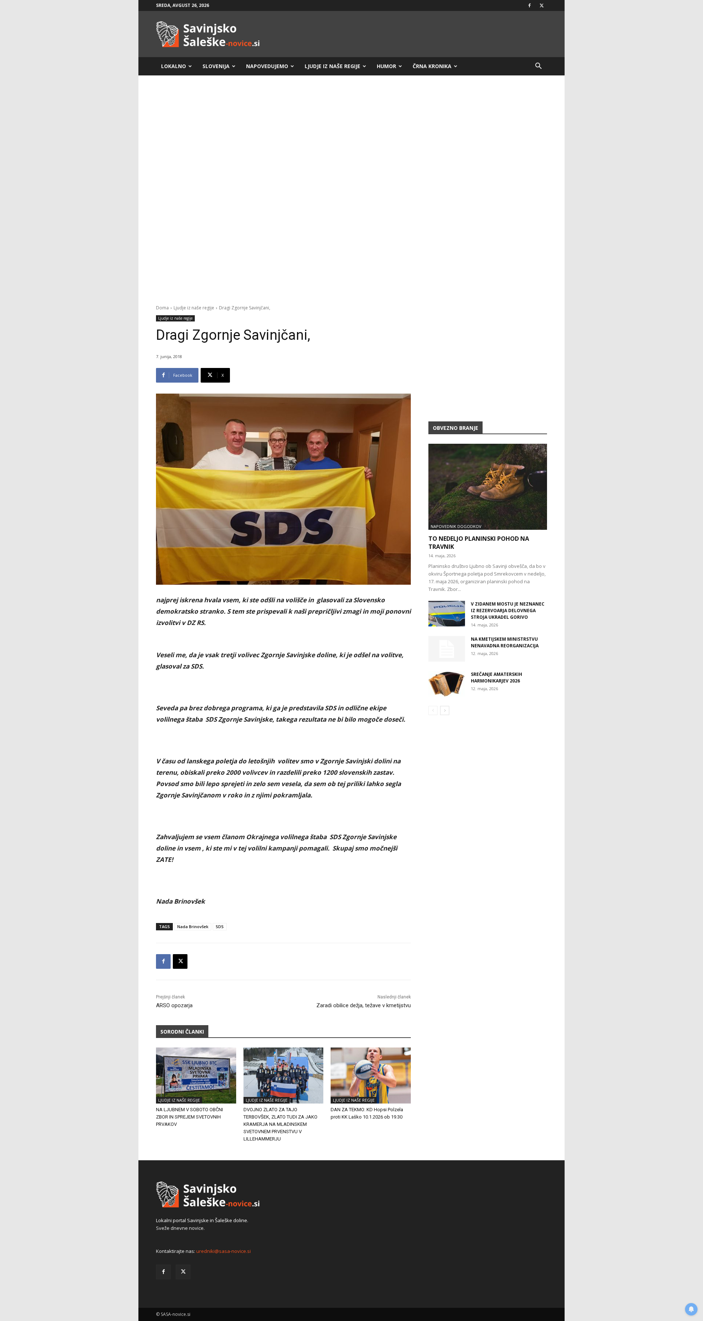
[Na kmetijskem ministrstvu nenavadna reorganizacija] (446, 649)
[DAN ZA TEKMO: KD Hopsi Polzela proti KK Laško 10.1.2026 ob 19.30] (371, 1076)
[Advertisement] (351, 138)
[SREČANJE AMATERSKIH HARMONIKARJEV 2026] (446, 684)
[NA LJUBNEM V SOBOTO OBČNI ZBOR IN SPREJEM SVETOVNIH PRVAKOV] (196, 1076)
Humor (386, 66)
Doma (162, 308)
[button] (538, 66)
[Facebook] (529, 5)
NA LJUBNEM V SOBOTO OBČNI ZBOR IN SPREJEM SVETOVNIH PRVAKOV (189, 1117)
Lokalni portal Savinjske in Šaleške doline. (202, 1220)
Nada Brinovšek (192, 926)
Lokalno (173, 66)
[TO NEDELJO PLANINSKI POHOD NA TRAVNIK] (487, 487)
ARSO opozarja (174, 1005)
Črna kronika (432, 66)
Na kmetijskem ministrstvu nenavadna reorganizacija (505, 642)
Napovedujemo (267, 66)
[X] (541, 5)
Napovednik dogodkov (456, 526)
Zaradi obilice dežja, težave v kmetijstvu (363, 1005)
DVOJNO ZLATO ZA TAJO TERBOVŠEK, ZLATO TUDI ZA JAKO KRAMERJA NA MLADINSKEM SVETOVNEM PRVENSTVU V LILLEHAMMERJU (280, 1124)
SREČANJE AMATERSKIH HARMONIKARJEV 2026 (496, 677)
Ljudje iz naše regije (332, 66)
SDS (220, 926)
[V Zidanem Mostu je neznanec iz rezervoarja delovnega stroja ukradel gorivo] (446, 613)
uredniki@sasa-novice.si (223, 1251)
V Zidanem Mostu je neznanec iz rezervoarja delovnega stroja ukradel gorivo (507, 610)
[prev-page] (433, 710)
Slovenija (216, 66)
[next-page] (444, 710)
